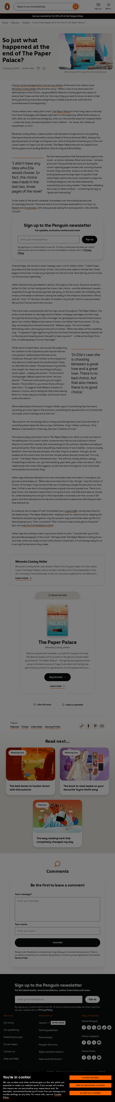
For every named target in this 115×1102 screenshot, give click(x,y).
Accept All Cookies (90, 1093)
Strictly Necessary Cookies (90, 1085)
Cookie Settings (90, 1077)
